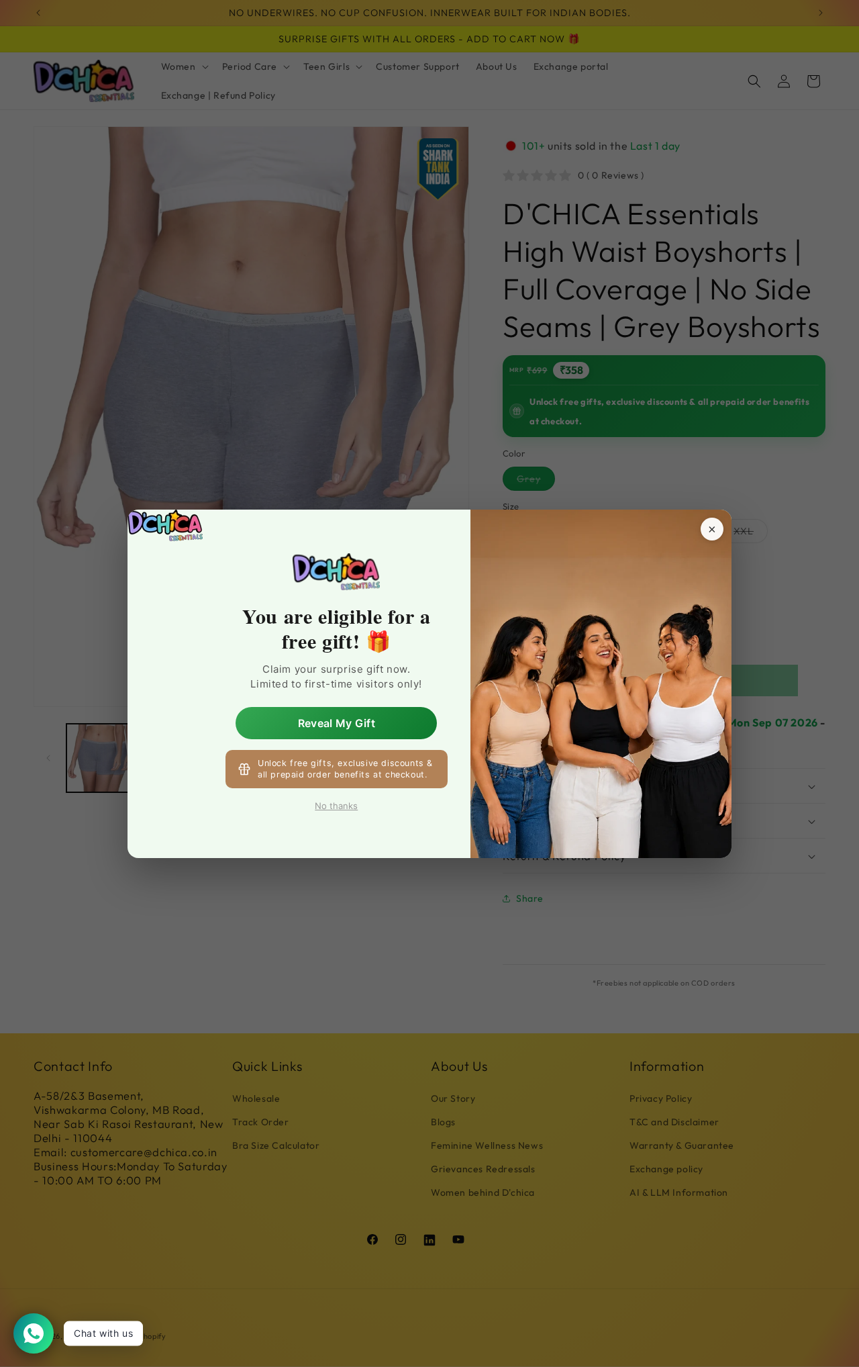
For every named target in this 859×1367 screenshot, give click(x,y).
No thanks (336, 805)
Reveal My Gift (336, 722)
